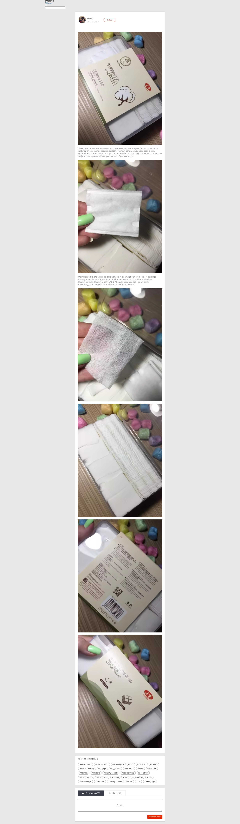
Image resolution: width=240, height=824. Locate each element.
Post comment (154, 817)
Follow (109, 20)
